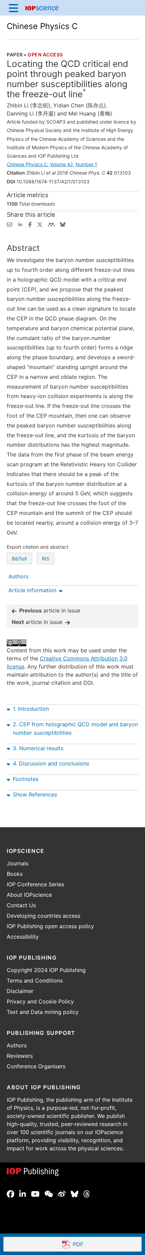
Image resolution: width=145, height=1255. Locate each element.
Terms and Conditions (35, 980)
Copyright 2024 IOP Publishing (46, 970)
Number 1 (86, 164)
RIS (45, 558)
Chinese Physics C (42, 26)
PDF (103, 1245)
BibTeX (19, 558)
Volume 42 (61, 164)
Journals (17, 863)
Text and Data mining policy (43, 1012)
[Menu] (13, 8)
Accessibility (23, 936)
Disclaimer (20, 991)
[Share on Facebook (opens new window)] (30, 223)
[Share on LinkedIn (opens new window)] (20, 223)
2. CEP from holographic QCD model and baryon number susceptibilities (75, 728)
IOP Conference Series (35, 884)
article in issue (49, 610)
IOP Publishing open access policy (50, 926)
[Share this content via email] (9, 223)
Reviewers (20, 1055)
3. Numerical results (38, 748)
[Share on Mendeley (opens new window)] (51, 223)
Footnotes (25, 779)
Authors (17, 1045)
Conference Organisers (36, 1066)
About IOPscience (29, 894)
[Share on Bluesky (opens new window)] (62, 223)
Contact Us (21, 905)
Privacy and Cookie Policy (40, 1001)
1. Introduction (31, 708)
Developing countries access (43, 915)
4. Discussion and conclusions (51, 763)
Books (15, 873)
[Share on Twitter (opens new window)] (39, 223)
